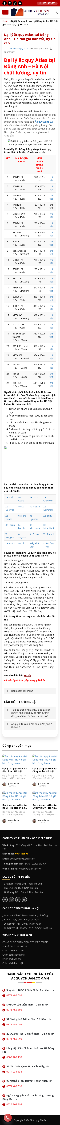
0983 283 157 (14, 1057)
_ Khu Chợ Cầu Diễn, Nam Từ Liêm (20, 887)
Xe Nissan (35, 506)
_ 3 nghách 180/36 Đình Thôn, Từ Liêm (22, 883)
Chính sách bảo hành (13, 950)
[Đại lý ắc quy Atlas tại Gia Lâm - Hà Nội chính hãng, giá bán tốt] (15, 760)
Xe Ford (22, 515)
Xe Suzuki (34, 534)
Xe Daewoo (9, 508)
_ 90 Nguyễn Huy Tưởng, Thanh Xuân (21, 923)
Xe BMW (34, 497)
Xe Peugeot (9, 536)
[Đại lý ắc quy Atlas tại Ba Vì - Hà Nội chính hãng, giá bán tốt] (15, 796)
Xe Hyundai (34, 517)
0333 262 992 (14, 1104)
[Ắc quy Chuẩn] (30, 11)
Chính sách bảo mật (12, 963)
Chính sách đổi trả (11, 958)
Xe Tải (21, 543)
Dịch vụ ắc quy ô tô (18, 48)
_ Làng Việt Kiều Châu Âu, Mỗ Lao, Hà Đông (25, 915)
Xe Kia (21, 506)
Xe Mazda (21, 526)
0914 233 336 (14, 1071)
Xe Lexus (10, 524)
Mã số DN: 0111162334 (14, 946)
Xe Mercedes (35, 526)
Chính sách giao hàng (13, 954)
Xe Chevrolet (48, 499)
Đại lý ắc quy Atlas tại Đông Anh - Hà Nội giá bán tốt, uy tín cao (44, 770)
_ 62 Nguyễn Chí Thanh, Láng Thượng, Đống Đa (27, 927)
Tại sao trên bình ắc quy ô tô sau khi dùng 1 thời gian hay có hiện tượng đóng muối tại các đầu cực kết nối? (30, 713)
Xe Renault (48, 534)
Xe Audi (9, 497)
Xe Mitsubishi (48, 526)
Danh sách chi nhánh (22, 690)
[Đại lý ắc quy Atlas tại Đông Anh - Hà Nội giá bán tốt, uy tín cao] (45, 760)
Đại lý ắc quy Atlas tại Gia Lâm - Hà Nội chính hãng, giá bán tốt (14, 770)
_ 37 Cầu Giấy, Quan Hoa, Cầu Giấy (20, 919)
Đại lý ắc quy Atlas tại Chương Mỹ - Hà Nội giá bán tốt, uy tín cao (44, 806)
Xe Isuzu (47, 515)
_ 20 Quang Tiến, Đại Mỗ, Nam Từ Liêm (23, 892)
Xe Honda (8, 517)
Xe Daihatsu (48, 508)
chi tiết (51, 179)
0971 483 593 (14, 995)
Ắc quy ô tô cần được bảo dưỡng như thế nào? (31, 725)
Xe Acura (21, 499)
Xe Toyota (22, 536)
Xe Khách (10, 543)
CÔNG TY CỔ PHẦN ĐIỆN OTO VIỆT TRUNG (25, 942)
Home (5, 21)
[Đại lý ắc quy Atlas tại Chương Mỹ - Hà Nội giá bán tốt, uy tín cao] (45, 796)
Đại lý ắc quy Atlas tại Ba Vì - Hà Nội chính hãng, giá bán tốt (14, 806)
